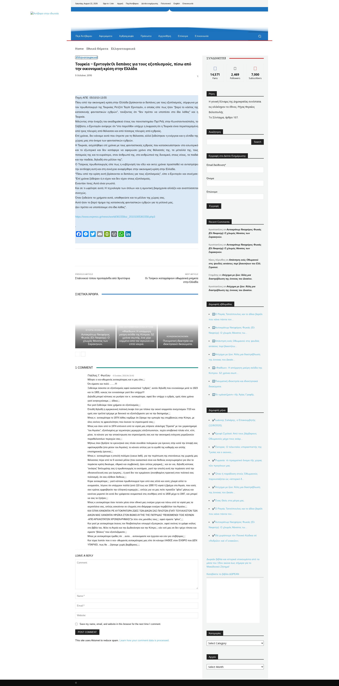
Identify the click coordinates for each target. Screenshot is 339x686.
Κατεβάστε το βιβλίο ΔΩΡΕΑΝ (223, 574)
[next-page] (83, 354)
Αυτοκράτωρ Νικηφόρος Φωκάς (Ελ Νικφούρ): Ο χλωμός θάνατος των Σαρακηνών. (95, 339)
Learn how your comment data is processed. (144, 640)
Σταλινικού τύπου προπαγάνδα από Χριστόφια (102, 278)
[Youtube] (261, 3)
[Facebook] (244, 3)
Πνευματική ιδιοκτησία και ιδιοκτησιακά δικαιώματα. (178, 342)
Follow (235, 66)
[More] (198, 86)
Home (79, 49)
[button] (259, 36)
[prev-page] (77, 354)
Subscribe (255, 66)
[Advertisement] (198, 19)
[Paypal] (249, 3)
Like (215, 66)
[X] (255, 3)
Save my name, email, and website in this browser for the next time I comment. (120, 624)
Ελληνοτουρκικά (123, 49)
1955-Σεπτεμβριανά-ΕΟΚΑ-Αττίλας (136, 327)
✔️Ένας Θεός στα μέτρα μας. (228, 500)
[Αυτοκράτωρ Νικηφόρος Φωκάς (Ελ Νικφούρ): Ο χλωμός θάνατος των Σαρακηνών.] (95, 324)
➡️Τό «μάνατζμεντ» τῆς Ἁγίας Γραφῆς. (233, 394)
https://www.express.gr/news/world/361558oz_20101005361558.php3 (115, 216)
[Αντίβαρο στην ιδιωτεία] (100, 28)
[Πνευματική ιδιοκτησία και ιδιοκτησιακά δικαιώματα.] (178, 324)
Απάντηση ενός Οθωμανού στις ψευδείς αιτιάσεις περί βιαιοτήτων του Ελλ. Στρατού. (235, 264)
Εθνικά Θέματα (97, 49)
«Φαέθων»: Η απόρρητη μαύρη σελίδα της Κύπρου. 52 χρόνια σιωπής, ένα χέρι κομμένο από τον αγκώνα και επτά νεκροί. (136, 337)
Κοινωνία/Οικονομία (177, 337)
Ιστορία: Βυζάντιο (95, 330)
